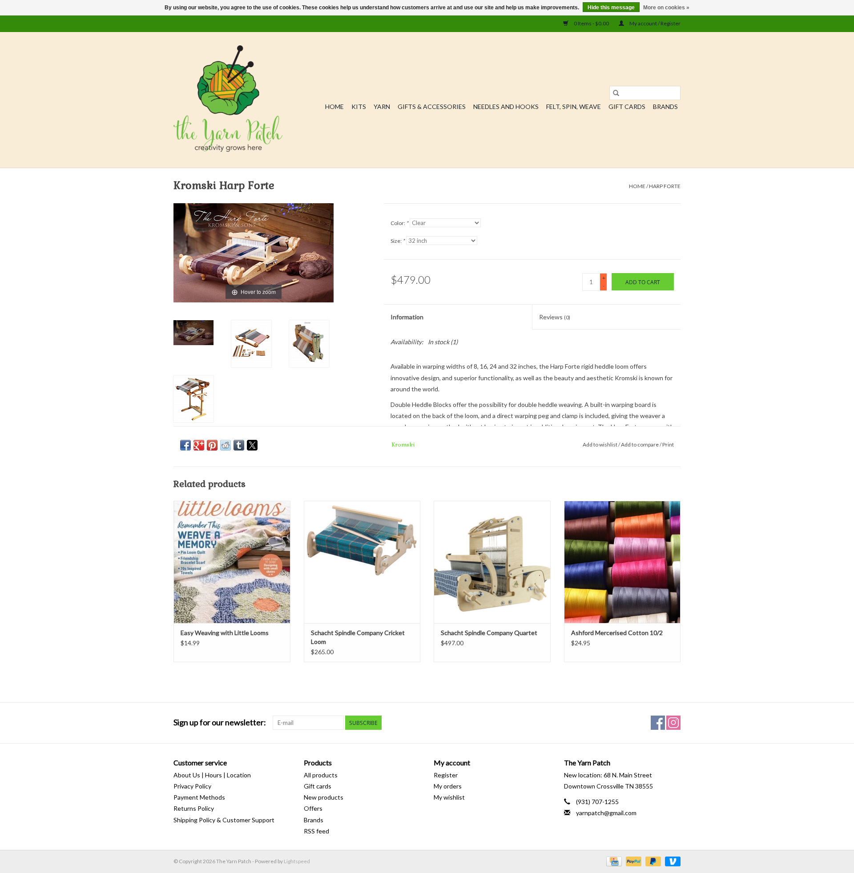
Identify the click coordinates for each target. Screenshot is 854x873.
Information (407, 317)
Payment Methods (199, 797)
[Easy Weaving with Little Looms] (231, 562)
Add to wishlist (600, 444)
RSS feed (316, 831)
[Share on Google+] (198, 445)
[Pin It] (212, 445)
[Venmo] (671, 860)
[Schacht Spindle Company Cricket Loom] (362, 562)
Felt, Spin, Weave (573, 106)
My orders (448, 786)
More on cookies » (666, 7)
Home (334, 106)
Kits (358, 106)
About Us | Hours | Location (212, 775)
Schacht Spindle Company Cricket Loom (358, 637)
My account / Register (654, 23)
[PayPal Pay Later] (652, 860)
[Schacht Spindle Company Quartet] (492, 562)
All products (321, 775)
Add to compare (640, 444)
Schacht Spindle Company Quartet (489, 632)
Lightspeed (297, 861)
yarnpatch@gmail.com (606, 813)
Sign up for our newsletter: (219, 722)
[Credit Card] (612, 860)
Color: (399, 223)
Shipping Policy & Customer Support (223, 820)
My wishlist (449, 797)
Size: (398, 240)
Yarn (382, 106)
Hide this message (611, 7)
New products (323, 797)
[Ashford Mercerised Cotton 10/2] (622, 562)
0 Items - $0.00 (591, 23)
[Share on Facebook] (185, 445)
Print (668, 444)
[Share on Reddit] (225, 445)
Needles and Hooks (506, 106)
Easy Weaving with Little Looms (225, 632)
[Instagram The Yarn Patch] (673, 723)
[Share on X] (252, 445)
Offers (313, 808)
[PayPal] (632, 860)
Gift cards (626, 106)
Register (446, 775)
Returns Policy (193, 808)
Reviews (554, 317)
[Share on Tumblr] (239, 445)
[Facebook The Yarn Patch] (658, 723)
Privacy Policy (192, 786)
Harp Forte (665, 186)
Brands (665, 106)
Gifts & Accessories (432, 106)
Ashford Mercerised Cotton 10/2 (617, 632)
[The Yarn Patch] (227, 99)
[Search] (616, 93)
